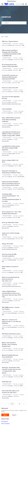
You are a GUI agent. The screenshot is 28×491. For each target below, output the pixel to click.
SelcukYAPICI (11, 205)
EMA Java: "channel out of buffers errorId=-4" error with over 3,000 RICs (11, 321)
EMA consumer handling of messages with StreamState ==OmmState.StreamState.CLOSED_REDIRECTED (11, 52)
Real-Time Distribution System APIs (9, 249)
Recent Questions (5, 423)
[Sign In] (25, 4)
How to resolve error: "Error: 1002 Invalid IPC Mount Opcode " (11, 212)
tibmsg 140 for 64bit (7, 244)
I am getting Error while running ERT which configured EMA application (11, 148)
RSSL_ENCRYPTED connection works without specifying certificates (11, 119)
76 (19, 404)
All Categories (4, 421)
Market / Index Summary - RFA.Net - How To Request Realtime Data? (9, 344)
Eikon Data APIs (5, 228)
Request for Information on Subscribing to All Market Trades (11, 171)
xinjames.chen (11, 45)
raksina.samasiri (11, 153)
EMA (23, 45)
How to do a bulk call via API (10, 88)
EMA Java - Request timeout (10, 41)
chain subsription (7, 109)
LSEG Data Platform (6, 127)
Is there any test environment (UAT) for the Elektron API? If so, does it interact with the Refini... (11, 183)
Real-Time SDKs (5, 141)
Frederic (10, 217)
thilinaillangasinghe (12, 260)
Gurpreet (10, 70)
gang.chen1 (10, 112)
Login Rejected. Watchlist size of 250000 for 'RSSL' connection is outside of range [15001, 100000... (11, 133)
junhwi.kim (10, 396)
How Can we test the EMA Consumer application (9, 255)
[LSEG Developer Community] (14, 4)
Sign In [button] (5, 415)
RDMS (21, 385)
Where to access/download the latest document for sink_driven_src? (10, 279)
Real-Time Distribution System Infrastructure (11, 104)
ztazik (9, 102)
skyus (9, 284)
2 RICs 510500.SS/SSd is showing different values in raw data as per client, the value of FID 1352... (11, 294)
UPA (19, 82)
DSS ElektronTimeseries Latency (11, 334)
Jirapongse (10, 59)
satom (9, 82)
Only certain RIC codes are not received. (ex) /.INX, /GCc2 (10, 391)
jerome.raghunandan (12, 313)
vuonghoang (10, 272)
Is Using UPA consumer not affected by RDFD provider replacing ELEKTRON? (10, 77)
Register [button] (14, 415)
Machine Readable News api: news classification (10, 356)
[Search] (23, 4)
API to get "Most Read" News (10, 222)
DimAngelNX (11, 166)
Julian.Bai (10, 360)
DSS (22, 337)
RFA (22, 350)
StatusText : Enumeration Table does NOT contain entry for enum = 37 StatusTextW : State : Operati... (11, 370)
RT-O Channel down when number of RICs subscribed (10, 65)
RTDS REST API (6, 382)
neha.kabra (10, 385)
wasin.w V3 (10, 91)
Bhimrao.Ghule (11, 238)
